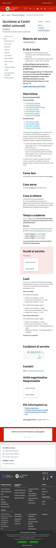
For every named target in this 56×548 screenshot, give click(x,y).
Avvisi (43, 494)
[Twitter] (33, 9)
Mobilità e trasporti (19, 498)
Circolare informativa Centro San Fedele (36, 410)
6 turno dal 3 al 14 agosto (32, 113)
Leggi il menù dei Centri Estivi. (34, 86)
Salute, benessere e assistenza (33, 499)
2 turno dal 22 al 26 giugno (32, 105)
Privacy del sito (32, 519)
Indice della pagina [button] (8, 36)
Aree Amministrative (6, 491)
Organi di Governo (5, 489)
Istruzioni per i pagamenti (30, 335)
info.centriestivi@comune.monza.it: (42, 231)
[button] (28, 545)
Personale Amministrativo (5, 503)
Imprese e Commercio (20, 493)
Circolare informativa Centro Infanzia (35, 412)
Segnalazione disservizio (18, 520)
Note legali (31, 526)
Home (3, 15)
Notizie (44, 489)
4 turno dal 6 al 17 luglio (32, 109)
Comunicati (45, 491)
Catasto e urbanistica (20, 495)
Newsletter (45, 514)
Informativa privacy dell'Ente (33, 522)
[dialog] (28, 539)
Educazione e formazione (18, 15)
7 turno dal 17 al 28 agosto (32, 115)
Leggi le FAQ (18, 523)
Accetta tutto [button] (22, 542)
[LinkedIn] (44, 9)
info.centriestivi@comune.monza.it (35, 371)
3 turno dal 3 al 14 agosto (32, 126)
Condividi (40, 21)
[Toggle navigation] (3, 8)
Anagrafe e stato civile (20, 490)
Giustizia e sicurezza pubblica (33, 490)
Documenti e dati (5, 506)
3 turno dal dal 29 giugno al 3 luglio (35, 107)
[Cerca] (53, 9)
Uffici (2, 494)
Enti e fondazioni (5, 497)
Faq (26, 414)
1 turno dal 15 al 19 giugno (32, 103)
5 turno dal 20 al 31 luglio (32, 111)
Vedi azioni (47, 21)
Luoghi (43, 501)
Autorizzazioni (31, 503)
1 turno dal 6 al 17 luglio (32, 122)
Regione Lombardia (7, 3)
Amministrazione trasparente (32, 515)
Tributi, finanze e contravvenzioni (32, 494)
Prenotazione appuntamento (18, 515)
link (42, 539)
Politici (2, 499)
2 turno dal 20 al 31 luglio (32, 124)
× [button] (54, 531)
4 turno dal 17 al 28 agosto (32, 128)
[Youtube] (37, 9)
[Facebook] (29, 9)
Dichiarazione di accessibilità (32, 530)
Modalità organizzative (31, 408)
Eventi (43, 504)
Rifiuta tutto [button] (33, 542)
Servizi (8, 15)
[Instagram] (40, 9)
